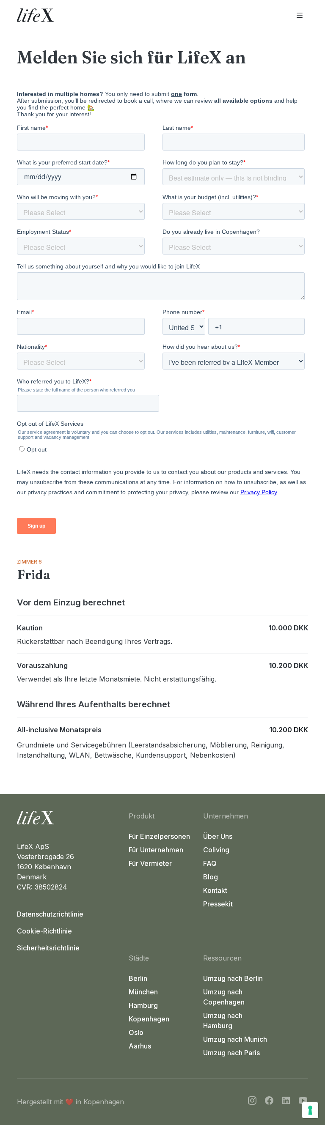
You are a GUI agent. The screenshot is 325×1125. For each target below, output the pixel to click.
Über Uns (217, 836)
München (143, 992)
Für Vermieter (150, 863)
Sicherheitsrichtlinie (48, 948)
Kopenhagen (149, 1019)
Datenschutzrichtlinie (50, 914)
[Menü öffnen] (299, 15)
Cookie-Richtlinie (44, 931)
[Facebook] (269, 1101)
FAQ (210, 863)
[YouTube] (303, 1101)
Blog (210, 877)
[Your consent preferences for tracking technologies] (310, 1110)
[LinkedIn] (286, 1101)
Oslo (136, 1032)
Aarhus (140, 1046)
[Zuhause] (69, 817)
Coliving (216, 850)
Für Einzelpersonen (159, 836)
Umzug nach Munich (235, 1039)
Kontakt (215, 890)
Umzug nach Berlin (233, 978)
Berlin (138, 978)
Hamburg (143, 1005)
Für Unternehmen (156, 850)
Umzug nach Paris (231, 1052)
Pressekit (218, 904)
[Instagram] (252, 1101)
